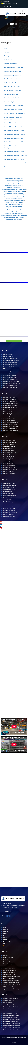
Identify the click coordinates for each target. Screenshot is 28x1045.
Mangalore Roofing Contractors (10, 424)
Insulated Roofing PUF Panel (10, 1013)
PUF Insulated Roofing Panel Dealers (11, 1019)
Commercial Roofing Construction (11, 366)
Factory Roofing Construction (10, 362)
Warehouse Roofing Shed (9, 446)
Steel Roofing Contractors (11, 94)
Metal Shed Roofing (8, 502)
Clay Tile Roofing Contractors (10, 428)
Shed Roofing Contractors (9, 483)
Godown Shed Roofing (8, 493)
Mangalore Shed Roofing (9, 510)
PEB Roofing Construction (9, 368)
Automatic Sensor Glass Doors (10, 998)
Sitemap (16, 27)
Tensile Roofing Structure (9, 1004)
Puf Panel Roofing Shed (9, 473)
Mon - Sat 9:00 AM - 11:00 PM (10, 3)
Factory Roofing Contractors (10, 405)
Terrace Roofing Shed (8, 456)
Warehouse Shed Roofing (9, 489)
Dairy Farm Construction (9, 972)
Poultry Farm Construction (12, 82)
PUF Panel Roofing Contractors (10, 1017)
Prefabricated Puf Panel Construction (15, 113)
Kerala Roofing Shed (8, 463)
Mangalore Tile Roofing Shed (10, 469)
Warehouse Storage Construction (11, 1006)
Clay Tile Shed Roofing (8, 514)
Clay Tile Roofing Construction (10, 385)
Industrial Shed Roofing (8, 487)
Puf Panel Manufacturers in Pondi (14, 151)
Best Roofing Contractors (9, 397)
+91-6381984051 (7, 1)
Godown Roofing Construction (10, 364)
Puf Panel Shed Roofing (9, 516)
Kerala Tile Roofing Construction (10, 379)
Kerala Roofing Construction (10, 377)
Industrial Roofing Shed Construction (12, 1025)
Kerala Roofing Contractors (12, 102)
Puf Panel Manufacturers (11, 123)
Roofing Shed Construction (9, 442)
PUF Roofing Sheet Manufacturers (11, 1015)
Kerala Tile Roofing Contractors (10, 422)
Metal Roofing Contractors (12, 86)
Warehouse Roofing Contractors (13, 67)
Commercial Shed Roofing (9, 495)
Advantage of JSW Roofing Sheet (11, 982)
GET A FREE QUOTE (7, 911)
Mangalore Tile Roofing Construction (12, 383)
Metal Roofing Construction (9, 373)
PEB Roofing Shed (7, 454)
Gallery (5, 933)
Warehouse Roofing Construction (11, 360)
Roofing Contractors (10, 59)
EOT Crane (5, 943)
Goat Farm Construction (11, 79)
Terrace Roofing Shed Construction (11, 1027)
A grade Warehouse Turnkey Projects (12, 989)
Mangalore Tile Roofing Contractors (11, 426)
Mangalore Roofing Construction (11, 381)
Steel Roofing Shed (7, 461)
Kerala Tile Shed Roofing (9, 508)
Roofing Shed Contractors (9, 440)
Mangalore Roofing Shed (9, 467)
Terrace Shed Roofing (8, 499)
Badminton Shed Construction (13, 109)
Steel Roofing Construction (9, 375)
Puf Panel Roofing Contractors (10, 430)
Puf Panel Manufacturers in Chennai (14, 126)
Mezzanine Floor (7, 941)
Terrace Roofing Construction (10, 371)
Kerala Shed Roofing (8, 506)
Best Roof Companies (8, 1009)
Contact (6, 167)
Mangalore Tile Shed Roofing (10, 512)
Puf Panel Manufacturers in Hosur (14, 159)
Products (5, 931)
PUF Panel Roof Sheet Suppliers (10, 1021)
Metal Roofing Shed (8, 459)
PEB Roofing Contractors (9, 411)
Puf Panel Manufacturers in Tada (13, 138)
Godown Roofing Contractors (12, 75)
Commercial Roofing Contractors (13, 105)
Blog (4, 935)
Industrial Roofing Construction (10, 358)
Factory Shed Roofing (8, 491)
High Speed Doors (7, 1002)
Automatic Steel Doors (8, 1000)
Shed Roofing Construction (9, 485)
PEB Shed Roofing (7, 497)
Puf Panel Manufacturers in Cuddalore (15, 155)
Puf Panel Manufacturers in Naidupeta (15, 142)
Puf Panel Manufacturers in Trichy (14, 130)
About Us (7, 52)
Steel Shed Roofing (7, 504)
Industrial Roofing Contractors (13, 71)
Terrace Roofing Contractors (12, 90)
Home (11, 27)
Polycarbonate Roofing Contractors (14, 98)
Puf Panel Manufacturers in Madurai (15, 163)
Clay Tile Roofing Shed (8, 471)
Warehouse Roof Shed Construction (11, 1023)
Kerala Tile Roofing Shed (9, 465)
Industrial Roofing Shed (8, 444)
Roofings (6, 56)
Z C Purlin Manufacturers (9, 986)
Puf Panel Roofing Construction (10, 387)
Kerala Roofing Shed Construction (11, 1029)
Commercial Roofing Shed (9, 452)
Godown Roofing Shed (8, 450)
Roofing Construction (10, 63)
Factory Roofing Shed (8, 448)
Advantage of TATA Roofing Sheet (11, 984)
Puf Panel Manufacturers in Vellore (14, 134)
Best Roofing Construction (9, 399)
